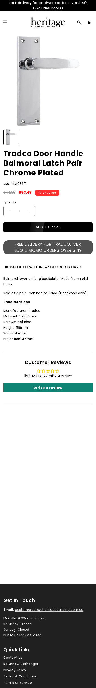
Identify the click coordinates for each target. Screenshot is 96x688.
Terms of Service (17, 682)
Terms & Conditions (20, 676)
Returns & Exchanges (21, 664)
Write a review (47, 387)
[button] (5, 22)
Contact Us (12, 657)
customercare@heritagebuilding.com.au (49, 609)
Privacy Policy (14, 670)
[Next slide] (88, 137)
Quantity (9, 202)
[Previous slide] (8, 137)
